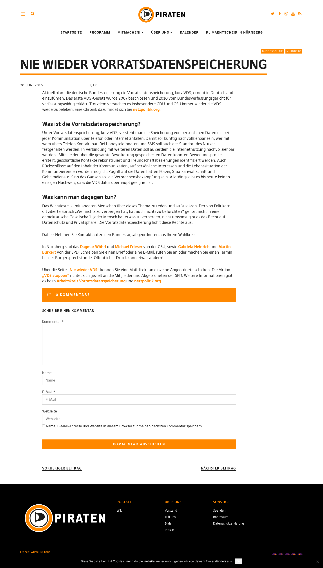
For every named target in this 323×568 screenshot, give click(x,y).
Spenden (219, 510)
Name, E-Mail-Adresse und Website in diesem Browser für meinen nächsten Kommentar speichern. (124, 426)
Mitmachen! (129, 32)
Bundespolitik (272, 51)
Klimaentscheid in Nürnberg (234, 32)
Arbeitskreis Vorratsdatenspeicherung (91, 280)
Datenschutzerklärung (228, 523)
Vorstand (171, 510)
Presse (169, 530)
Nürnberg (294, 51)
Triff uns (170, 517)
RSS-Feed (300, 14)
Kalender (189, 32)
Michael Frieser (128, 246)
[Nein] (317, 561)
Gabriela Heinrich (194, 246)
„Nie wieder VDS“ (83, 269)
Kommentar (53, 321)
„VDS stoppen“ (55, 275)
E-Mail (47, 392)
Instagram (286, 14)
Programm (99, 32)
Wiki (119, 510)
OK (239, 561)
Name (47, 373)
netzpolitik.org (146, 109)
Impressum (220, 517)
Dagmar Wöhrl (93, 246)
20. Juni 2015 (31, 85)
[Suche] (32, 13)
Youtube (293, 14)
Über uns (160, 32)
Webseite (49, 411)
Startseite (71, 32)
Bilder (169, 523)
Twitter (272, 14)
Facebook (279, 14)
